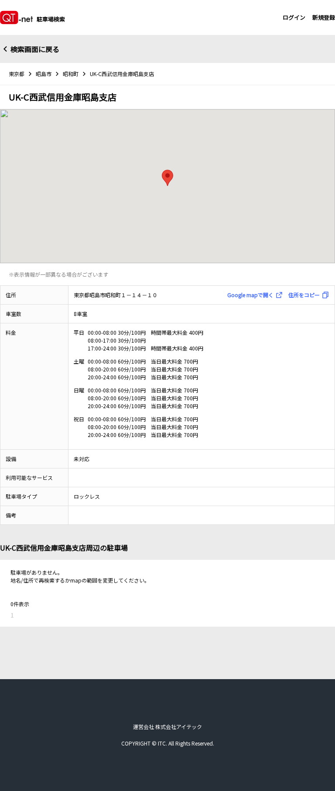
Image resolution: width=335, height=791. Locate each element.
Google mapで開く (250, 294)
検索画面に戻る (34, 49)
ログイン (294, 17)
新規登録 (323, 17)
